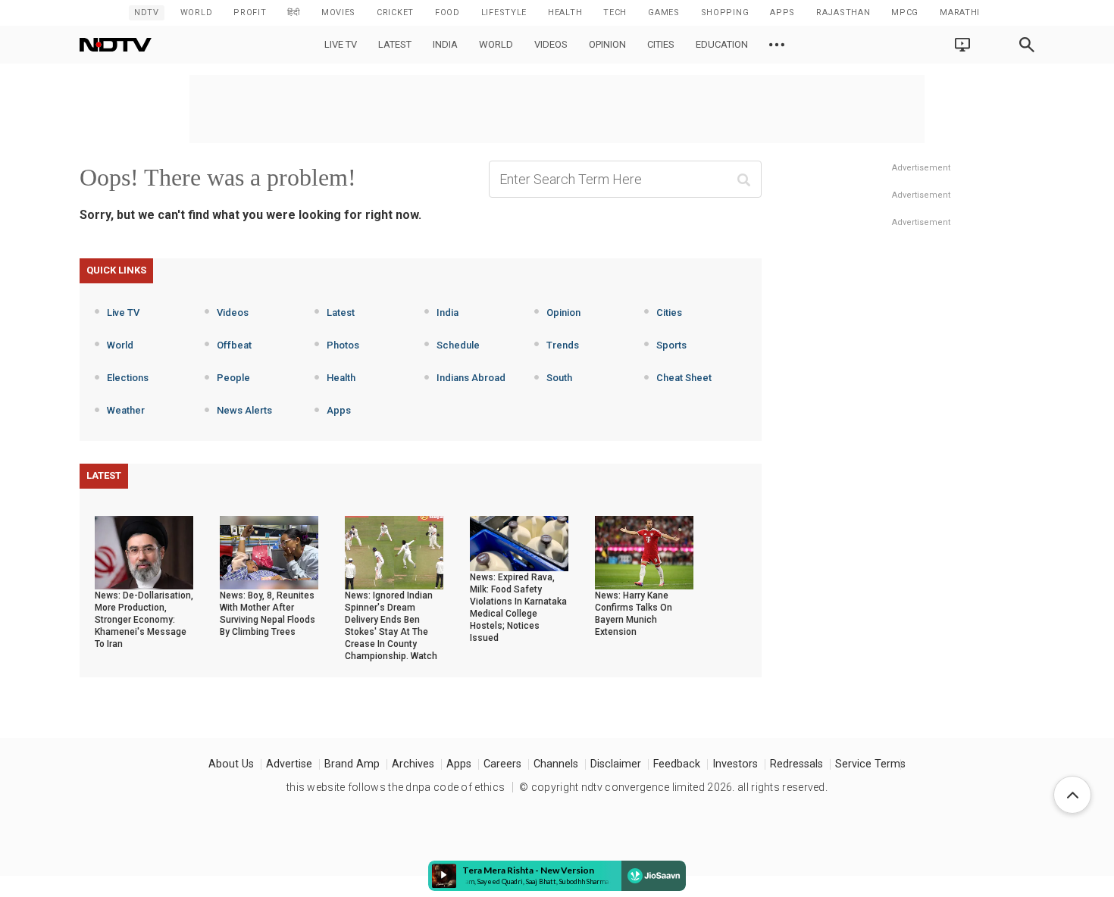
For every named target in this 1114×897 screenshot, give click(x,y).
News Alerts (244, 410)
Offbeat (234, 345)
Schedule (458, 345)
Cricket (395, 12)
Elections (128, 377)
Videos (551, 44)
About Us (231, 764)
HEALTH (565, 12)
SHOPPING (725, 12)
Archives (413, 764)
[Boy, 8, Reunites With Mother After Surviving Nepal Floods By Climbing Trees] (269, 551)
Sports (671, 345)
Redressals (796, 764)
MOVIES (338, 12)
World (196, 12)
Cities (660, 44)
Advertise (289, 764)
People (233, 377)
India (445, 44)
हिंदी (293, 12)
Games (664, 12)
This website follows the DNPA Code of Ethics (395, 787)
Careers (502, 764)
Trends (562, 345)
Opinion (607, 44)
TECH (615, 12)
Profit (249, 12)
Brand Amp (352, 764)
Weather (126, 410)
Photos (343, 345)
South (559, 377)
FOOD (447, 12)
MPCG (904, 12)
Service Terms (870, 764)
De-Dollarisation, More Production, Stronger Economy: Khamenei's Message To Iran (144, 619)
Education (722, 44)
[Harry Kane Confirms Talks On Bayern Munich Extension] (644, 551)
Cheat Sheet (684, 377)
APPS (782, 12)
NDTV (146, 12)
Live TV (340, 44)
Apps (339, 410)
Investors (735, 764)
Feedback (676, 764)
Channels (556, 764)
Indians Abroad (471, 377)
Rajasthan (843, 12)
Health (341, 377)
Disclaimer (615, 764)
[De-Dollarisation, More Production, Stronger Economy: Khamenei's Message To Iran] (144, 551)
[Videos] (777, 45)
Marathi (960, 12)
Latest (394, 44)
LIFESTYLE (504, 12)
